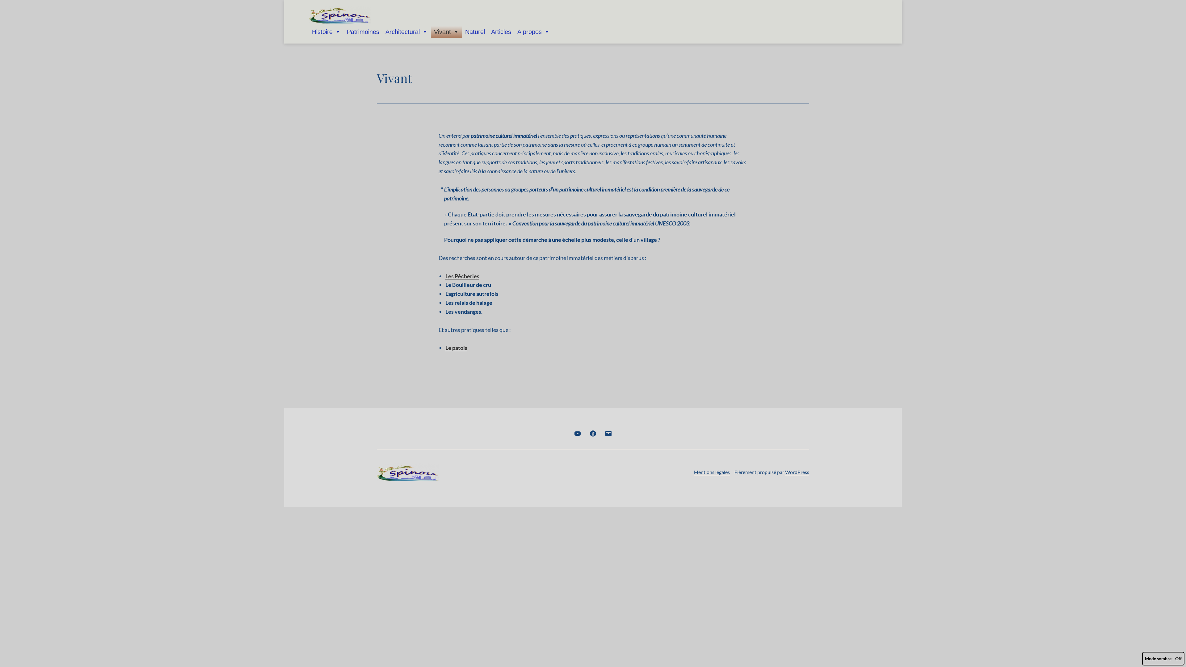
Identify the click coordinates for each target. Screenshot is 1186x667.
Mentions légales (712, 472)
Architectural (402, 31)
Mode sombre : (1159, 658)
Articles (501, 31)
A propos (529, 31)
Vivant (442, 31)
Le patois (456, 347)
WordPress (797, 472)
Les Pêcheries (462, 276)
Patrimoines (363, 31)
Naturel (475, 31)
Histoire (322, 31)
